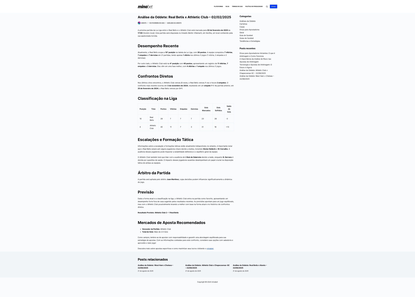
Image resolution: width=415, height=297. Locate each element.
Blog (227, 6)
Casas (242, 27)
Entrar (273, 6)
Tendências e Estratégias (250, 41)
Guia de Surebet (246, 35)
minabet (210, 248)
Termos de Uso (237, 6)
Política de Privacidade (254, 6)
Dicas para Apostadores (249, 30)
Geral (242, 32)
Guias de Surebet (247, 38)
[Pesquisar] (267, 6)
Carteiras (243, 24)
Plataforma (218, 6)
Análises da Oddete (174, 23)
